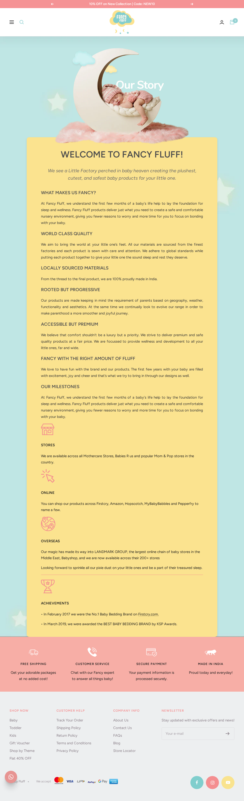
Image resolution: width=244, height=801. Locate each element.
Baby (14, 720)
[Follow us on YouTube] (227, 782)
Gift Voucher (20, 743)
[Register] (228, 733)
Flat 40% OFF (20, 758)
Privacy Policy (67, 751)
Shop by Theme (22, 751)
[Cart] (232, 22)
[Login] (222, 22)
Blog (116, 743)
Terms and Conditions (73, 743)
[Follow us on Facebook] (196, 782)
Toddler (15, 728)
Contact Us (122, 728)
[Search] (22, 22)
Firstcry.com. (148, 614)
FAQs (117, 735)
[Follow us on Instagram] (212, 782)
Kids (13, 735)
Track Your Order (69, 720)
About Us (120, 720)
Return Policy (66, 735)
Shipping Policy (68, 728)
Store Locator (124, 751)
